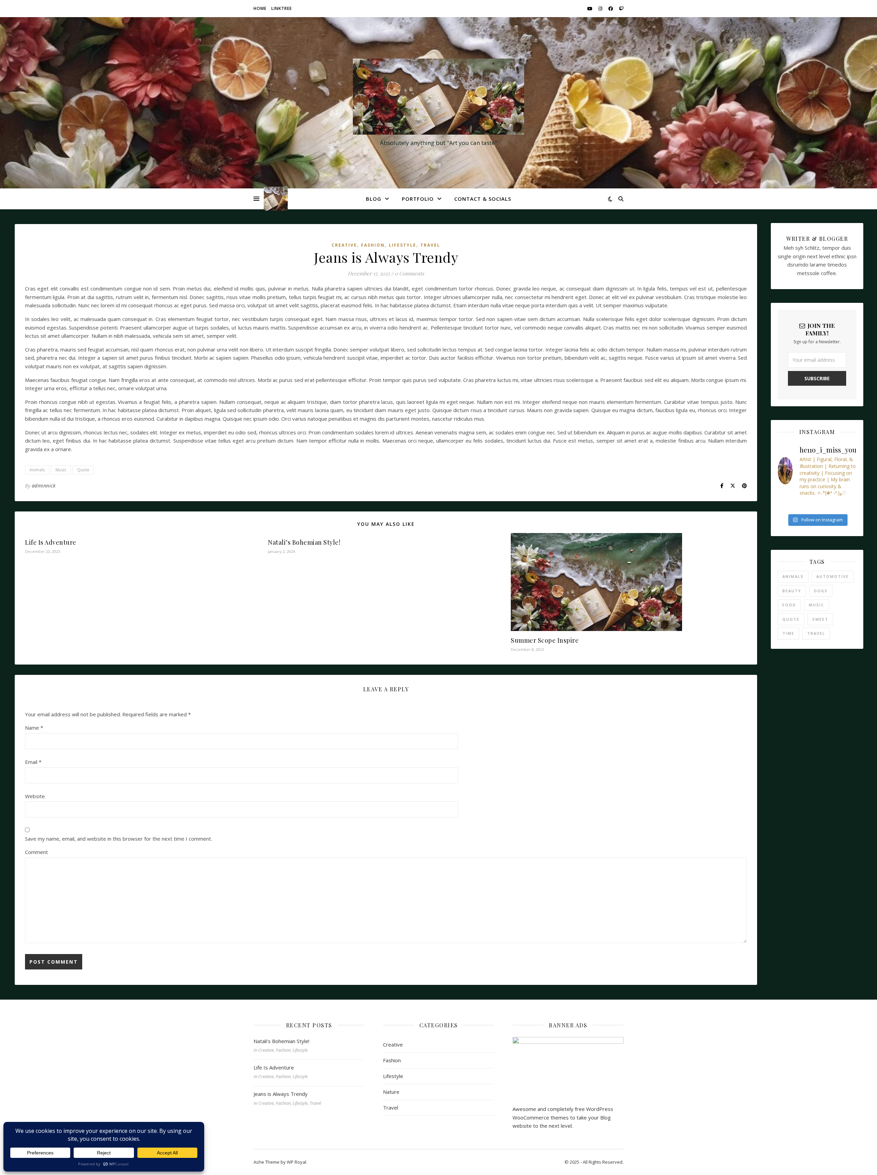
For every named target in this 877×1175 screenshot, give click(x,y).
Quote (83, 470)
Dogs (821, 590)
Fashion (373, 245)
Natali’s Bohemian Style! (304, 542)
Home (260, 8)
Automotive (832, 576)
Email (33, 761)
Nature (391, 1091)
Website (35, 796)
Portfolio (418, 198)
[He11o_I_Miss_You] (438, 97)
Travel (430, 245)
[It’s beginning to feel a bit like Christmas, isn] (781, 506)
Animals (37, 470)
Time (788, 633)
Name (34, 727)
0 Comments (409, 273)
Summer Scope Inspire (545, 640)
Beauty (791, 590)
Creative (344, 245)
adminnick (44, 485)
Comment (36, 852)
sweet (820, 619)
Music (60, 470)
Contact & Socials (482, 198)
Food (789, 604)
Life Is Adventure (50, 542)
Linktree (281, 8)
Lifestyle (402, 245)
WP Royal (296, 1162)
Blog (373, 198)
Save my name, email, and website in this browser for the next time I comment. (118, 838)
